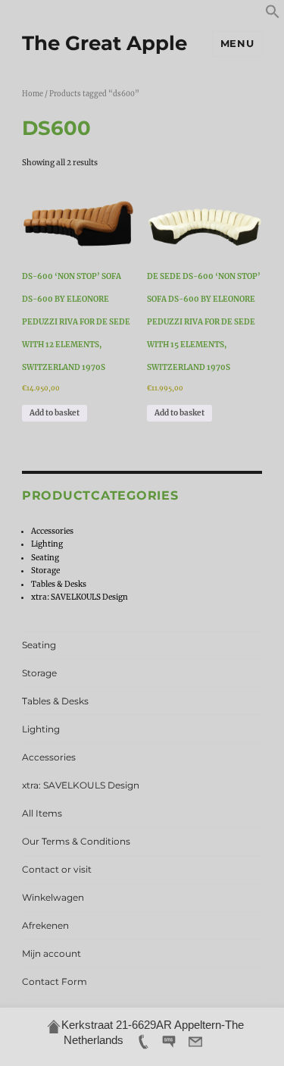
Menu (237, 43)
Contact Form (54, 981)
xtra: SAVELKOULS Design (79, 597)
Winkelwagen (53, 897)
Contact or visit (57, 869)
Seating (45, 558)
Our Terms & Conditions (76, 841)
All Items (42, 813)
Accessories (52, 531)
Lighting (47, 544)
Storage (45, 570)
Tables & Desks (58, 584)
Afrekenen (45, 925)
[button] (272, 16)
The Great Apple (104, 43)
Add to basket (55, 413)
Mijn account (51, 953)
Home (32, 94)
